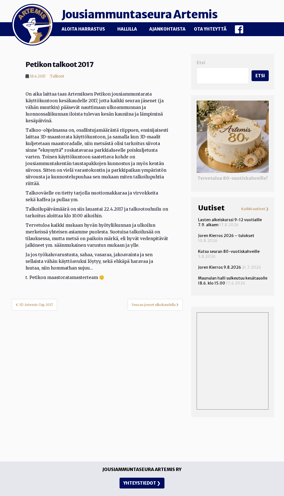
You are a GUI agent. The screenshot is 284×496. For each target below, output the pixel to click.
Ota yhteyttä (210, 29)
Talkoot (57, 76)
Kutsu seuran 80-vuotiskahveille (229, 251)
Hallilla (127, 29)
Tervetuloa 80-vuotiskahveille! (232, 178)
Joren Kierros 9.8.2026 (219, 267)
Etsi (201, 62)
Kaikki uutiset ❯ (255, 209)
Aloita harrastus (83, 29)
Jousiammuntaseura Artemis (139, 14)
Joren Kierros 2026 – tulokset (226, 235)
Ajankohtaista (167, 29)
